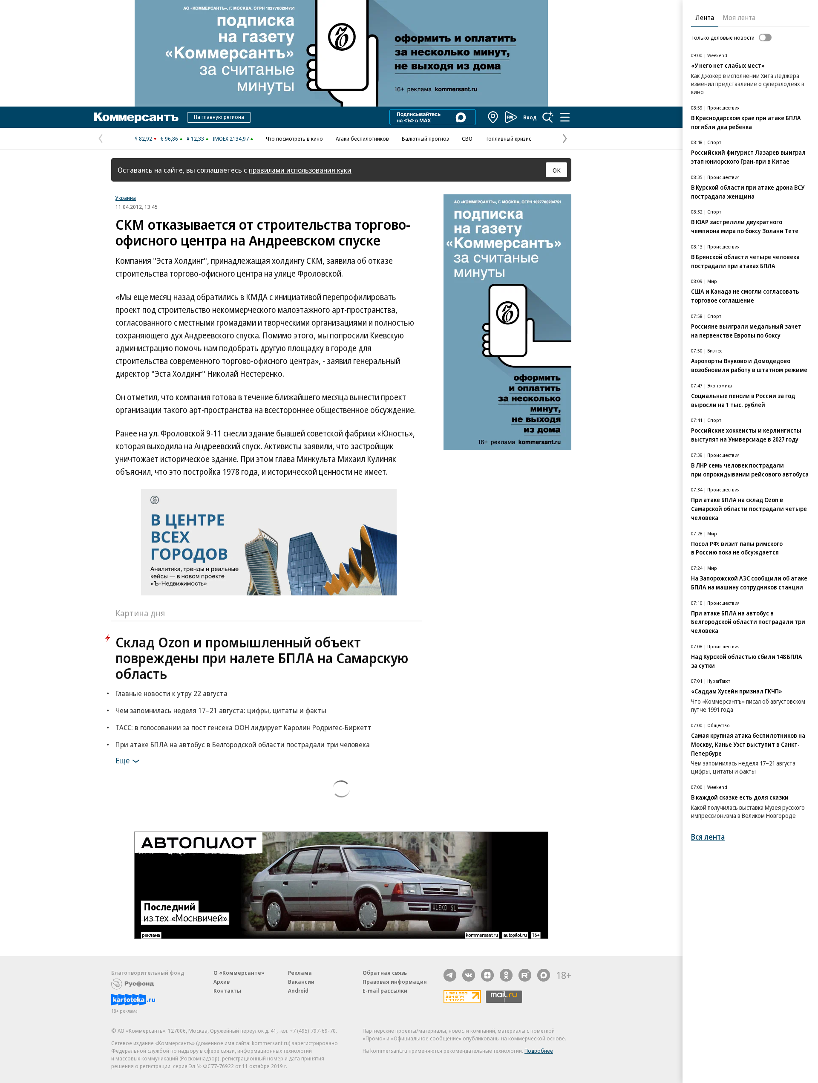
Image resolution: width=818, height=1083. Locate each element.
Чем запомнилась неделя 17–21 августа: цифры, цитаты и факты (220, 710)
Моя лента (739, 17)
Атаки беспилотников (362, 138)
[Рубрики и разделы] (565, 117)
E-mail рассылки (385, 990)
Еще (122, 760)
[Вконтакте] (468, 975)
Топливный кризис (508, 138)
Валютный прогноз (425, 138)
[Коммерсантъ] (136, 117)
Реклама (300, 972)
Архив (221, 981)
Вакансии (301, 981)
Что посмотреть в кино (294, 138)
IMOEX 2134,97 (231, 138)
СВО (467, 138)
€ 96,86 (169, 138)
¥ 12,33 (195, 138)
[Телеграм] (450, 975)
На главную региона (219, 117)
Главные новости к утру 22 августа (171, 693)
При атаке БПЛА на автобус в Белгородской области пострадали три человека (242, 744)
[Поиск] (547, 117)
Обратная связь (385, 972)
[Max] (543, 975)
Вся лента (708, 837)
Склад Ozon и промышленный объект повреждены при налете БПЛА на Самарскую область (262, 657)
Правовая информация (395, 981)
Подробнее (538, 1050)
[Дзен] (487, 975)
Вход (530, 117)
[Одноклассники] (506, 975)
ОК (557, 170)
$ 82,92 (143, 138)
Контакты (227, 990)
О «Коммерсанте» (239, 972)
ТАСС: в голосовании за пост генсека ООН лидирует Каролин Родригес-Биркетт (243, 727)
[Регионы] (493, 117)
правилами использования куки (300, 170)
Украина (125, 198)
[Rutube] (524, 975)
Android (298, 990)
